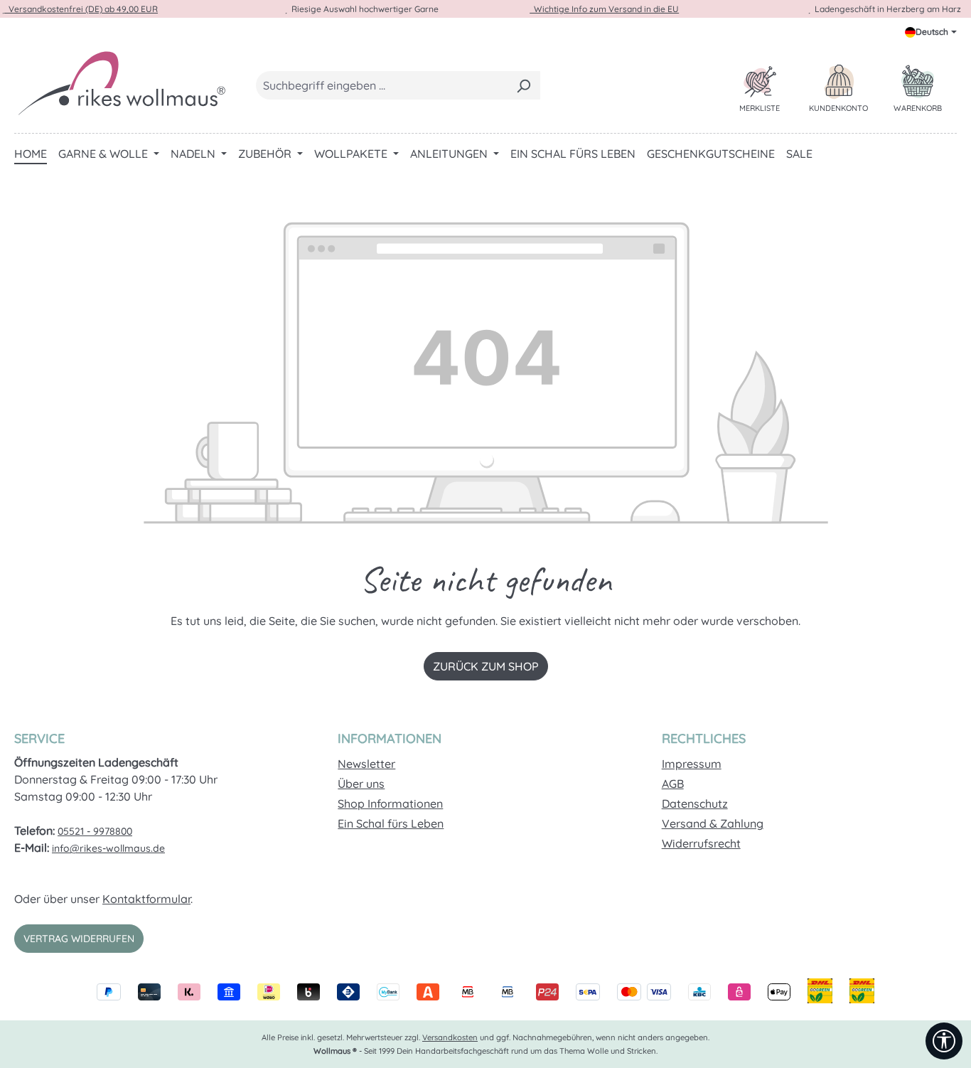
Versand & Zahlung (712, 823)
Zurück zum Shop (486, 666)
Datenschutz (695, 803)
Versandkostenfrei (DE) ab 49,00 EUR (81, 9)
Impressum (691, 764)
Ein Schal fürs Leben (391, 823)
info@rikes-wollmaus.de (108, 848)
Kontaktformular (146, 899)
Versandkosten (450, 1037)
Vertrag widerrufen (78, 938)
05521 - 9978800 (95, 831)
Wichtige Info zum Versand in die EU (604, 9)
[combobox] (382, 85)
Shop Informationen (390, 803)
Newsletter (366, 764)
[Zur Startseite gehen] (120, 82)
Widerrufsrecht (701, 843)
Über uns (361, 783)
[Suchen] (523, 85)
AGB (673, 783)
